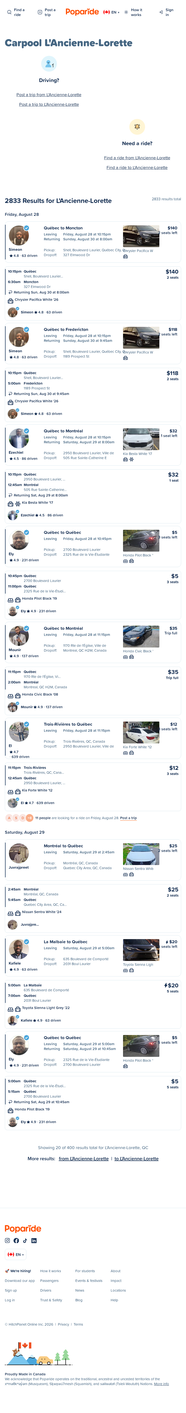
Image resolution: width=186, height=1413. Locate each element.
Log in (10, 1300)
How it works (136, 12)
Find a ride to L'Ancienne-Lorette (137, 167)
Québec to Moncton (63, 228)
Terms (78, 1324)
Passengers (49, 1280)
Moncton (31, 281)
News (79, 1290)
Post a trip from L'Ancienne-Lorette (48, 95)
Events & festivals (88, 1280)
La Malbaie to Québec (65, 941)
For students (85, 1270)
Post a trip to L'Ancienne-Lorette (49, 104)
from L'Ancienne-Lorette (84, 1158)
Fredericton (33, 383)
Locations (118, 1290)
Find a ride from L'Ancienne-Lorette (137, 158)
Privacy (63, 1324)
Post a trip (50, 12)
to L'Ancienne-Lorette (137, 1158)
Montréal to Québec (63, 845)
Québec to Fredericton (66, 329)
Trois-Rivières (35, 767)
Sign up (11, 1290)
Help (114, 1300)
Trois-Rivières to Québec (68, 724)
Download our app (20, 1280)
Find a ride (19, 12)
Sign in (169, 12)
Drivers (45, 1290)
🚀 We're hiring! (18, 1270)
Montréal (31, 484)
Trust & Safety (51, 1300)
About (115, 1270)
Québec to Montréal (63, 431)
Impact (116, 1280)
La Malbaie (33, 985)
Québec (30, 271)
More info (161, 1383)
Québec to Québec (62, 532)
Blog (79, 1300)
